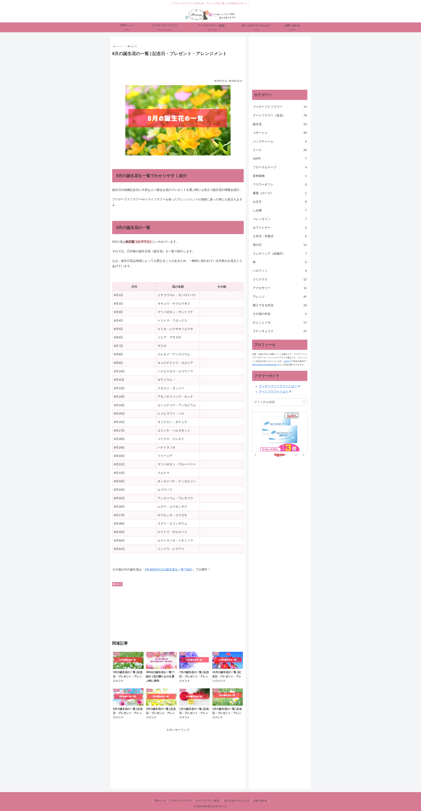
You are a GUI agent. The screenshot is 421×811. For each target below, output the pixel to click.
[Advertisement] (178, 66)
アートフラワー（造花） (208, 800)
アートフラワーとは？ (273, 391)
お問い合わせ (260, 800)
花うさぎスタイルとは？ (237, 800)
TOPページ (160, 800)
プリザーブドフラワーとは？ (278, 386)
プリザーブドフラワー (180, 800)
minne (286, 361)
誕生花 (119, 584)
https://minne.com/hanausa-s (265, 365)
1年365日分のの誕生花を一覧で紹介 (169, 569)
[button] (304, 402)
